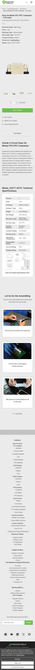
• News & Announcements (17, 577)
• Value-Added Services (18, 520)
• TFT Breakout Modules (18, 509)
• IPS (18, 457)
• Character (18, 468)
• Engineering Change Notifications (18, 531)
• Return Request (17, 608)
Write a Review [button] (25, 20)
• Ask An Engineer (17, 558)
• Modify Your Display (18, 517)
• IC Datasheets (17, 542)
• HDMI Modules (18, 460)
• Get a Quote (17, 603)
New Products (17, 443)
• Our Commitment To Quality (17, 568)
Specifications (14, 40)
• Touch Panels (18, 512)
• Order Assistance (17, 606)
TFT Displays (17, 446)
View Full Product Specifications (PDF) (17, 272)
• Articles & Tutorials (17, 553)
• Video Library (17, 555)
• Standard (18, 448)
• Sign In (17, 601)
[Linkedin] (17, 634)
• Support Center (17, 537)
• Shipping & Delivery (17, 575)
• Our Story (17, 566)
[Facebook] (5, 634)
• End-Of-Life (18, 528)
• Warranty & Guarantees (17, 573)
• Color (18, 485)
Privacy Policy (20, 655)
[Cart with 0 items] (26, 2)
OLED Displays (17, 476)
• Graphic (18, 471)
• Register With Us (17, 599)
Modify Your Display (10, 121)
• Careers (17, 591)
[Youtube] (11, 634)
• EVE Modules (18, 463)
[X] (23, 634)
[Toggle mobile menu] (31, 2)
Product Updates (17, 523)
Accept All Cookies (17, 667)
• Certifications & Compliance (17, 570)
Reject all (18, 663)
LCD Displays (17, 465)
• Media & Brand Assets (17, 593)
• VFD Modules (18, 495)
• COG (18, 473)
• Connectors (18, 504)
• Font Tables (17, 544)
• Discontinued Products (18, 526)
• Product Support (17, 610)
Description (17, 133)
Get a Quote (8, 117)
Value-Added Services (11, 124)
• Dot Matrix (18, 493)
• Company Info (17, 582)
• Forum (17, 560)
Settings (17, 659)
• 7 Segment (18, 490)
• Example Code (17, 540)
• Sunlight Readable (18, 454)
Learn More (18, 414)
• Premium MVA (18, 451)
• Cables (18, 501)
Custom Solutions (17, 515)
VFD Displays (17, 487)
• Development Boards (18, 506)
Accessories (17, 498)
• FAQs (17, 580)
